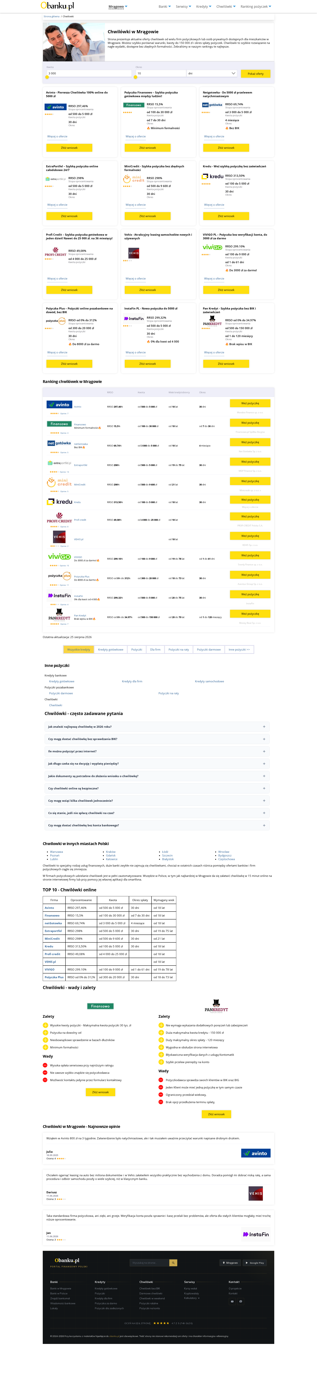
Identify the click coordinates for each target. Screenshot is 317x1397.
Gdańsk (111, 855)
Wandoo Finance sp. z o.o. (250, 412)
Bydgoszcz (225, 855)
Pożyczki (136, 649)
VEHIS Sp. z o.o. (250, 545)
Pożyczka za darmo (106, 1303)
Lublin (54, 859)
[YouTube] (232, 1301)
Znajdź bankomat (60, 1298)
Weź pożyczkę (250, 403)
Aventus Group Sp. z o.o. (250, 584)
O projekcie (235, 1288)
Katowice (111, 859)
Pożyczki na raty (179, 649)
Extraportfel (80, 465)
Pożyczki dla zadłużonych (109, 1308)
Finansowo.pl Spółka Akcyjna (250, 431)
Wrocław (223, 852)
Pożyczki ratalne (148, 1303)
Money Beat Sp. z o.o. (250, 622)
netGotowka (81, 444)
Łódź (165, 852)
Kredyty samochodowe (209, 681)
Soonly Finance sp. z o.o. (250, 564)
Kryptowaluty (191, 1293)
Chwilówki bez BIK (149, 1288)
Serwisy (189, 1282)
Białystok (168, 859)
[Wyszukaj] (173, 1262)
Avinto (77, 406)
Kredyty (100, 1282)
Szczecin (167, 855)
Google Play (257, 1262)
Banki (54, 1282)
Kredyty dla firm (132, 681)
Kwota (50, 67)
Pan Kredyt (80, 615)
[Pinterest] (240, 1301)
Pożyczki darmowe (209, 649)
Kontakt (233, 1293)
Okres (139, 67)
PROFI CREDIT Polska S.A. (250, 525)
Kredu (77, 502)
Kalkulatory (190, 1298)
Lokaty (54, 1308)
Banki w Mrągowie (60, 1288)
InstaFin (78, 596)
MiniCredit (79, 484)
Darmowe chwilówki (150, 1293)
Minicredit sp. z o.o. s (250, 490)
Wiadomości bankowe (62, 1303)
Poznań (54, 855)
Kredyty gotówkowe (110, 649)
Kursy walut (190, 1288)
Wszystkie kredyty (78, 649)
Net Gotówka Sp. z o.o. (250, 451)
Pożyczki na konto (149, 1308)
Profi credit (80, 519)
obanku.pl (114, 1336)
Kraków (111, 852)
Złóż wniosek (69, 148)
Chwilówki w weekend (152, 1298)
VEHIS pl (78, 539)
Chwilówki (55, 705)
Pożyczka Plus (81, 576)
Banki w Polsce (59, 1293)
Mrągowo (232, 1262)
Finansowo (80, 424)
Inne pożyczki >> (239, 649)
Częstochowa (226, 859)
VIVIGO (78, 557)
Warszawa (56, 852)
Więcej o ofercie (57, 136)
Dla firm (155, 649)
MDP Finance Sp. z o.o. (250, 470)
